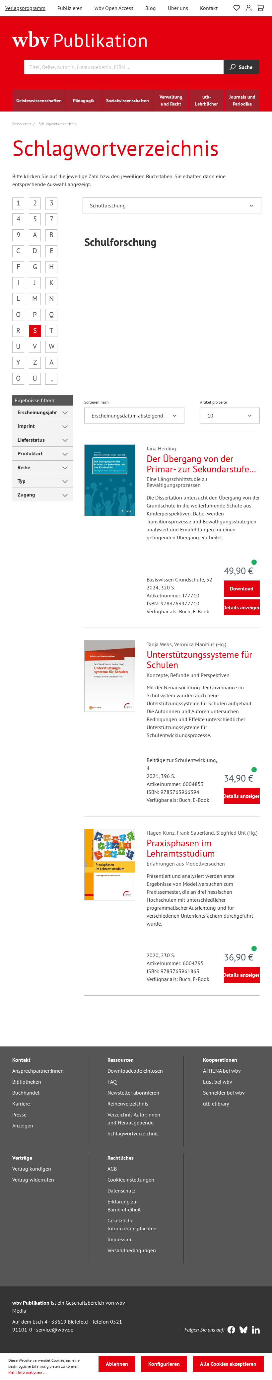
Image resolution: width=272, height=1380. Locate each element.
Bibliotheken (26, 1081)
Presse (19, 1114)
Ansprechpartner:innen (38, 1070)
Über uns (178, 8)
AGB (112, 1168)
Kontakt (209, 8)
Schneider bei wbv (224, 1092)
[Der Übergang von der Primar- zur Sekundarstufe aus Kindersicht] (109, 480)
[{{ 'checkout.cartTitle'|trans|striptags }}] (260, 8)
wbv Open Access (114, 8)
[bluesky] (242, 1330)
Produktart (30, 453)
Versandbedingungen (131, 1250)
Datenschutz (121, 1190)
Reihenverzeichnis (127, 1103)
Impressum (120, 1239)
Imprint (26, 425)
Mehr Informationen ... (27, 1372)
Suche (245, 67)
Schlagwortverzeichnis (133, 1133)
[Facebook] (229, 1330)
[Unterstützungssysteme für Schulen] (109, 676)
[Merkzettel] (236, 7)
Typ (22, 481)
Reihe (24, 467)
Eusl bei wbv (217, 1081)
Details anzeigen (242, 607)
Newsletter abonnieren (133, 1092)
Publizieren (70, 8)
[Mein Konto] (248, 7)
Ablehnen (117, 1363)
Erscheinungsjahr (37, 412)
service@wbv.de (54, 1329)
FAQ (112, 1081)
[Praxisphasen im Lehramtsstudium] (109, 864)
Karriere (21, 1103)
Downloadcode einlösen (135, 1070)
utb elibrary (216, 1103)
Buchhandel (25, 1092)
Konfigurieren (164, 1363)
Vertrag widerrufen (33, 1179)
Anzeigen (22, 1125)
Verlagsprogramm (25, 8)
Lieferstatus (31, 439)
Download (241, 588)
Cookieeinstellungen (130, 1179)
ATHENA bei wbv (222, 1070)
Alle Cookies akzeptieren (228, 1363)
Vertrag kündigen (31, 1168)
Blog (150, 8)
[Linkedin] (254, 1330)
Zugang (26, 494)
